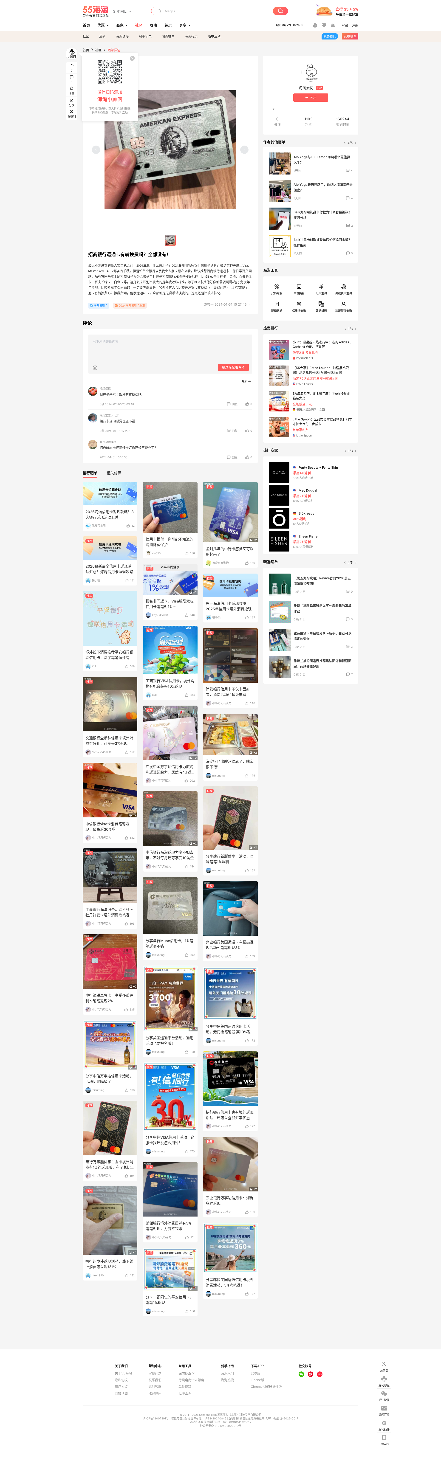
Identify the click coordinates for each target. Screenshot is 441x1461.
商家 (120, 25)
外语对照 (321, 310)
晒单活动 (214, 36)
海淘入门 (227, 1373)
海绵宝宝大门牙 (109, 415)
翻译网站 (276, 310)
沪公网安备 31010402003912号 (220, 1425)
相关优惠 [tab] (114, 473)
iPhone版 (257, 1380)
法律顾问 (155, 1393)
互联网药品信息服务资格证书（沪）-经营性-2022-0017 (263, 1418)
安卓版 (255, 1373)
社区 (86, 36)
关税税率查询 (343, 293)
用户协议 (121, 1386)
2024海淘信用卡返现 (132, 305)
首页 (86, 50)
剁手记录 (145, 36)
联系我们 (155, 1380)
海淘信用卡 (100, 305)
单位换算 (299, 293)
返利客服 (155, 1386)
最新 (102, 36)
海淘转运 (191, 36)
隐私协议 (121, 1380)
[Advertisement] (310, 721)
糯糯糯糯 (105, 389)
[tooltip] (110, 87)
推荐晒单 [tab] (90, 473)
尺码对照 (276, 293)
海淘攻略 (122, 36)
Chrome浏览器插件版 (266, 1386)
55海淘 (96, 11)
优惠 (101, 25)
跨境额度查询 (343, 310)
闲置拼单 (168, 36)
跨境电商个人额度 (191, 1380)
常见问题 (155, 1373)
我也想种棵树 (108, 442)
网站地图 (121, 1393)
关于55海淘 (123, 1373)
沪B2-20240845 (216, 1418)
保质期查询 (299, 310)
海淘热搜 (227, 1380)
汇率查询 (321, 293)
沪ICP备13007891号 (156, 1418)
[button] (122, 11)
